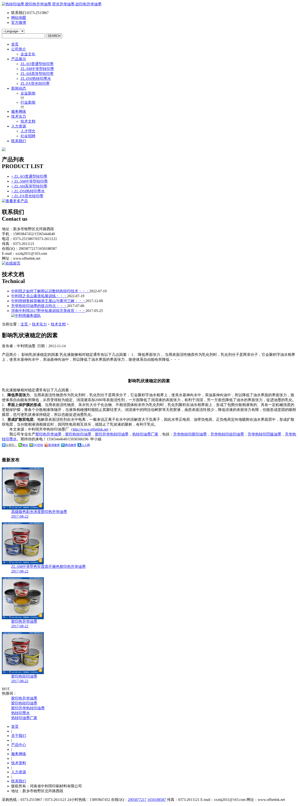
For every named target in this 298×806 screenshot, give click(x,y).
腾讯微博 (70, 445)
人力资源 (18, 126)
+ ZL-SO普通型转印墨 (29, 176)
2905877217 (137, 800)
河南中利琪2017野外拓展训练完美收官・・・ (48, 311)
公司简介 (18, 49)
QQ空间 (38, 445)
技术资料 (18, 763)
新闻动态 (18, 88)
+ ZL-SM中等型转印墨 (29, 181)
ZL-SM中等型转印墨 (37, 69)
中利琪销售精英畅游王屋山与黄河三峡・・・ (48, 301)
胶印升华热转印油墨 (112, 434)
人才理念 (27, 131)
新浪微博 (54, 445)
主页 (24, 324)
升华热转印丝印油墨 (227, 434)
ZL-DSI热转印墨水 (35, 79)
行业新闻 (27, 102)
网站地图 (18, 18)
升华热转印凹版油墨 (264, 434)
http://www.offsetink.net (90, 429)
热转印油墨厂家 (145, 434)
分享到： (11, 445)
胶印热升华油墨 (48, 434)
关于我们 (18, 736)
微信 (25, 445)
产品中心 (18, 745)
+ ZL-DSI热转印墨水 (28, 191)
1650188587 (156, 800)
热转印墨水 (20, 713)
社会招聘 (27, 136)
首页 (15, 44)
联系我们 (18, 141)
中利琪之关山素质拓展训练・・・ (39, 296)
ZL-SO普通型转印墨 (37, 64)
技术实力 (18, 116)
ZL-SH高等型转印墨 (37, 74)
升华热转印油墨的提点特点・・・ (39, 306)
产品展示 (18, 59)
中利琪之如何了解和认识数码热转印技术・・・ (50, 291)
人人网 (85, 445)
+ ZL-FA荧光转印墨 (27, 196)
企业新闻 (27, 93)
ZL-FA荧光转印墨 (35, 83)
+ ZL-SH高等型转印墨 (29, 186)
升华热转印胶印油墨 (190, 434)
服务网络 (18, 111)
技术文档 (27, 121)
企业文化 (27, 54)
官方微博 (18, 23)
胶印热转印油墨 (78, 434)
